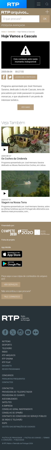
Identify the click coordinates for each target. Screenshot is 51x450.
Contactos (7, 382)
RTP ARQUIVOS (8, 355)
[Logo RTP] (16, 318)
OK (45, 18)
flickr (36, 332)
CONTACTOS (7, 388)
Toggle (47, 4)
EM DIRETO (7, 366)
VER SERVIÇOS (11, 284)
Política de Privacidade (12, 438)
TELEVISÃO (7, 348)
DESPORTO (7, 345)
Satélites (7, 402)
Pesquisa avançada (13, 25)
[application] (25, 55)
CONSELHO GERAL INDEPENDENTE (17, 409)
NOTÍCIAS (6, 341)
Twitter (13, 332)
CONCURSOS (7, 375)
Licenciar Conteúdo (25, 77)
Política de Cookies (32, 438)
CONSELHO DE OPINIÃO (12, 413)
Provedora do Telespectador (17, 392)
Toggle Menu (39, 4)
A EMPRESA (7, 406)
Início (3, 32)
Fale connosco (12, 296)
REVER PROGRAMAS (11, 369)
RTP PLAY (6, 362)
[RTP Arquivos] (15, 13)
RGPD (4, 423)
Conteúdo (11, 32)
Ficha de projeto (8, 240)
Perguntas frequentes (13, 379)
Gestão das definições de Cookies (18, 427)
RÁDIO (4, 352)
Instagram (20, 332)
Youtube (28, 332)
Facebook (5, 332)
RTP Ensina (7, 359)
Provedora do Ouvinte (13, 395)
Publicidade (19, 440)
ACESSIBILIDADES (9, 399)
